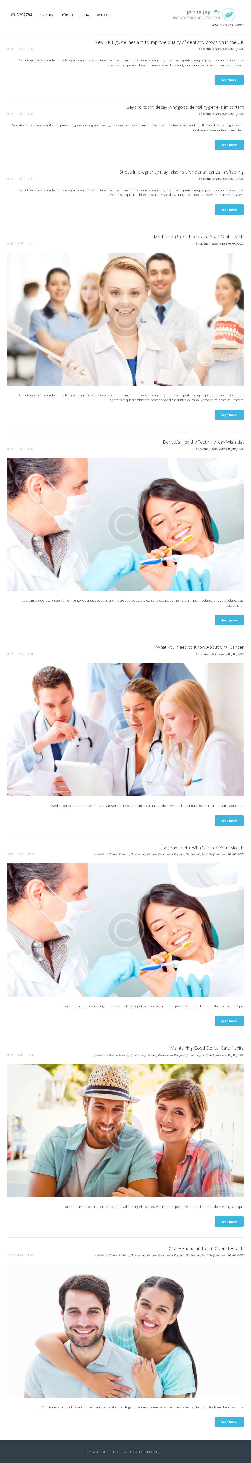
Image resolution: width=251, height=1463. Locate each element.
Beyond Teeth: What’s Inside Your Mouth (203, 848)
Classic (113, 854)
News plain (222, 49)
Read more (229, 80)
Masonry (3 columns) (160, 854)
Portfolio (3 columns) (214, 854)
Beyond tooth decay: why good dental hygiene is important (185, 107)
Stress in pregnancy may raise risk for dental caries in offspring (181, 172)
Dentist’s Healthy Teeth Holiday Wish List (203, 442)
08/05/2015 (236, 243)
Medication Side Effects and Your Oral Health (199, 237)
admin (207, 49)
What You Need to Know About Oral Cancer (200, 647)
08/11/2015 (236, 49)
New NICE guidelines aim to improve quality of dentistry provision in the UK (169, 42)
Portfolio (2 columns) (187, 854)
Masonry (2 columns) (132, 854)
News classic (219, 243)
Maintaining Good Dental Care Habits (207, 1048)
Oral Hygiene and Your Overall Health (206, 1248)
